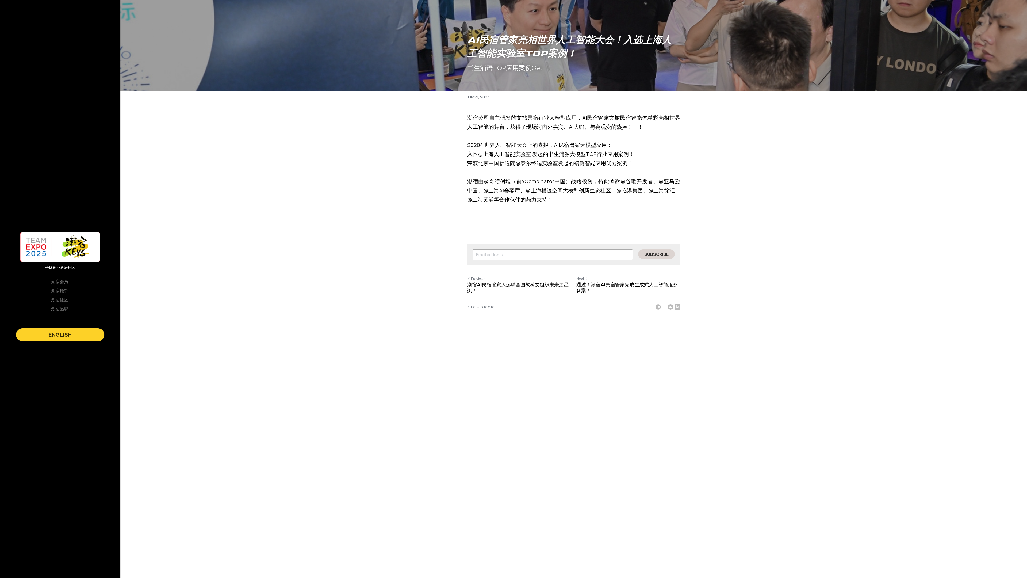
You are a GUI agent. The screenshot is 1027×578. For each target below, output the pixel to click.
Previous (478, 278)
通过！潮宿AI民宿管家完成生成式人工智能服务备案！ (627, 288)
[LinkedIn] (658, 307)
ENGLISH (60, 334)
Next (580, 278)
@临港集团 (629, 190)
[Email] (670, 307)
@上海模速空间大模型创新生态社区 (568, 190)
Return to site (482, 306)
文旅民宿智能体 (628, 117)
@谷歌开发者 (636, 181)
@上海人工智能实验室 (504, 154)
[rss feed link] (677, 307)
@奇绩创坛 (497, 181)
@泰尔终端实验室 (536, 163)
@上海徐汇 (661, 190)
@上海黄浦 (480, 199)
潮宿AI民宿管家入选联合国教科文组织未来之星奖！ (518, 288)
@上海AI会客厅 (501, 190)
